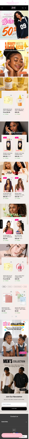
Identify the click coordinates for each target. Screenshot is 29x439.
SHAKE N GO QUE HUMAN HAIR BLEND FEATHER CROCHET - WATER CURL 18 (20, 154)
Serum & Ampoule (17, 286)
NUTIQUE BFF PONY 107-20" (18, 236)
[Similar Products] (11, 291)
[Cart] (25, 8)
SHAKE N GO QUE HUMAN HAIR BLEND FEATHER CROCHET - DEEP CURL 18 (7, 154)
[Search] (22, 8)
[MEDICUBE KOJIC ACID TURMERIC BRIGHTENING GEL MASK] (8, 100)
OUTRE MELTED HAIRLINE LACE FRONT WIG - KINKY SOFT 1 (8, 194)
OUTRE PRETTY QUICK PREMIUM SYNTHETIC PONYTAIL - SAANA (8, 236)
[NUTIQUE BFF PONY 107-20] (20, 226)
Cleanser (9, 286)
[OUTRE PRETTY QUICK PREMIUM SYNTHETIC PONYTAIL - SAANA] (8, 226)
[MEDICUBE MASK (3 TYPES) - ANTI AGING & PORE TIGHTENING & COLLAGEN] (21, 297)
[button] (2, 7)
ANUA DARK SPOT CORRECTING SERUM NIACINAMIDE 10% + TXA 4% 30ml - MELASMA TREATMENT (19, 276)
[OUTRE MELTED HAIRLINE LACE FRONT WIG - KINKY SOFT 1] (8, 184)
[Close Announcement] (25, 2)
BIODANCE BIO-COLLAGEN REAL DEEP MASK (6, 308)
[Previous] (12, 316)
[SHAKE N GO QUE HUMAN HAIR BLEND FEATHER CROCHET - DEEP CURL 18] (8, 144)
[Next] (16, 316)
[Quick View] (11, 95)
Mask (4, 286)
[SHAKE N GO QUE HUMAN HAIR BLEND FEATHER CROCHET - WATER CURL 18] (20, 144)
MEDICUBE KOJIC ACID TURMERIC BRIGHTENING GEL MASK (8, 110)
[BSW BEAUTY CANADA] (14, 8)
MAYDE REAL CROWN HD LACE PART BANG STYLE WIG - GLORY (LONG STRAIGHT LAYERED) (19, 194)
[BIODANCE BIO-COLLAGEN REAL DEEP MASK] (7, 297)
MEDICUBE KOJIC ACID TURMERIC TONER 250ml (19, 110)
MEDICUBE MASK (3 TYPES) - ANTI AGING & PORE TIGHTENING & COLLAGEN (20, 308)
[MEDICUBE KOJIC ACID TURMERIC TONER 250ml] (20, 100)
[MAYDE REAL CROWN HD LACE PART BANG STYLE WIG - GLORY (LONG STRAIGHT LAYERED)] (20, 184)
